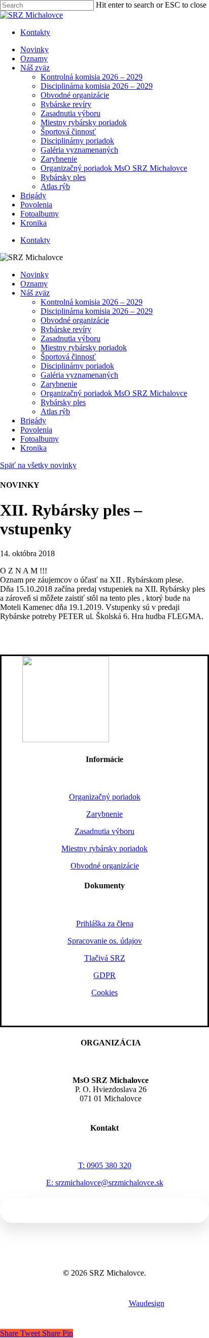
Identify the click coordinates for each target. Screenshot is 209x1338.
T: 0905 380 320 (104, 1165)
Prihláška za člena (104, 923)
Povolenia (36, 429)
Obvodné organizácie (75, 320)
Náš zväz (35, 292)
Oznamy (34, 283)
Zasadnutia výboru (70, 338)
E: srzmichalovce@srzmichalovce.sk (104, 1182)
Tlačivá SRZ (104, 958)
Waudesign (146, 1303)
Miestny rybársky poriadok (84, 347)
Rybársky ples (63, 402)
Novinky (34, 274)
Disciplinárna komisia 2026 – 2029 (97, 311)
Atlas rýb (55, 411)
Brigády (33, 420)
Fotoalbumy (39, 439)
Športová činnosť (68, 356)
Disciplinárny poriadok (77, 365)
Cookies (104, 992)
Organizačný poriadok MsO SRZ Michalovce (114, 393)
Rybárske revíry (66, 329)
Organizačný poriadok (105, 796)
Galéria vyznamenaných (79, 375)
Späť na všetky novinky (38, 465)
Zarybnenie (59, 384)
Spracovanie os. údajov (104, 940)
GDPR (104, 975)
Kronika (33, 448)
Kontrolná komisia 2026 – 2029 (92, 302)
